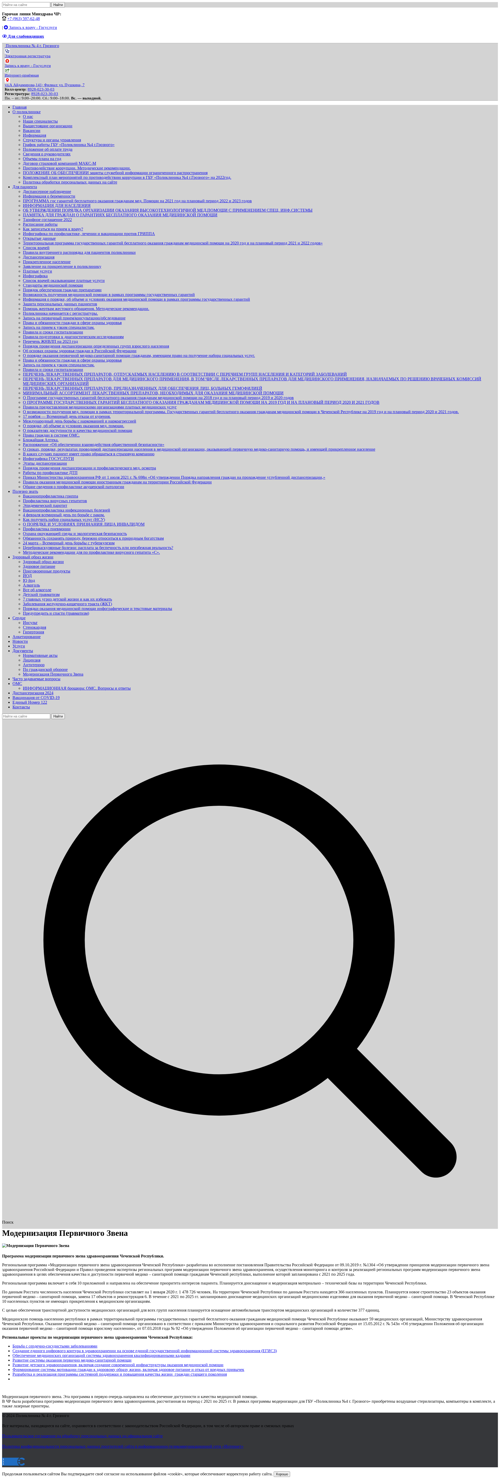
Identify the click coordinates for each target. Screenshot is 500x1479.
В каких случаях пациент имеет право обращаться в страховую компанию (88, 454)
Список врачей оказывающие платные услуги (64, 280)
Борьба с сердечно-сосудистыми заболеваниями (54, 1346)
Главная (19, 107)
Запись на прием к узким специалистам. (59, 327)
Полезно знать (25, 491)
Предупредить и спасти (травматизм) (56, 613)
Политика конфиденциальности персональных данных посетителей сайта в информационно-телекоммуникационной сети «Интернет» (122, 1446)
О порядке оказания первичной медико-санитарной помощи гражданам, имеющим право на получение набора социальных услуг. (139, 355)
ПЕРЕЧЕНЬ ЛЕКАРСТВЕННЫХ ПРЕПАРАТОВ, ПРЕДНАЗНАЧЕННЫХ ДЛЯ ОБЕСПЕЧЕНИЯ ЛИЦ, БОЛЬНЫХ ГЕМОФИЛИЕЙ (142, 388)
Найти (58, 5)
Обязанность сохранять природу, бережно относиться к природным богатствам (93, 538)
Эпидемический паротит (45, 505)
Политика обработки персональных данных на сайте (70, 182)
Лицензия (31, 660)
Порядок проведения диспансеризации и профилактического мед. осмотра (89, 468)
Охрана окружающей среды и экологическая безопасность (75, 533)
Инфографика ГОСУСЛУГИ (48, 458)
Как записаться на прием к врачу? (53, 229)
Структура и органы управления (52, 140)
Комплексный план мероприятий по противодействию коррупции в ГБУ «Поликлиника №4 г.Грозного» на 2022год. (127, 177)
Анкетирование (26, 636)
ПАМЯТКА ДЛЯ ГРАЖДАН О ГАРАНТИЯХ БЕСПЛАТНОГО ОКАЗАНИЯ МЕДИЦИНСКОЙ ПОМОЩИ (120, 215)
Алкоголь (31, 585)
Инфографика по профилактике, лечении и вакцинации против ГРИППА (89, 233)
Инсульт (30, 622)
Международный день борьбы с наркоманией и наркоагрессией (79, 421)
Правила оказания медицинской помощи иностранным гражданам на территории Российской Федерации (117, 482)
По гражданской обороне (45, 669)
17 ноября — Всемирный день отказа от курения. (67, 416)
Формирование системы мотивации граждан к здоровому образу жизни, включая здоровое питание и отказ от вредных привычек (128, 1369)
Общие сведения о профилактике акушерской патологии (73, 486)
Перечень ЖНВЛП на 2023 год (50, 341)
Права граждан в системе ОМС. (51, 435)
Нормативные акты (40, 655)
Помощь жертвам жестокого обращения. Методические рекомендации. (86, 308)
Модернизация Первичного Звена (53, 674)
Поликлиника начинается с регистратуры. (60, 313)
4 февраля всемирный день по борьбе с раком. (64, 515)
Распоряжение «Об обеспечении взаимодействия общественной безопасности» (93, 444)
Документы (22, 651)
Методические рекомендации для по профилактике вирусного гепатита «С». (91, 552)
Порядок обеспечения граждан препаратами (62, 290)
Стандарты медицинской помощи (53, 285)
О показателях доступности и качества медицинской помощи (77, 430)
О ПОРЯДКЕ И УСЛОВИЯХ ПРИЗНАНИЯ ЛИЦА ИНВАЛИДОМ (84, 524)
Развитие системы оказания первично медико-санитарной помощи (72, 1360)
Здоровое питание (39, 566)
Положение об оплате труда (47, 149)
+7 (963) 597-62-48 (23, 18)
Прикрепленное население (47, 262)
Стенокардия (34, 627)
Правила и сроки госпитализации (53, 332)
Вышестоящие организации (47, 126)
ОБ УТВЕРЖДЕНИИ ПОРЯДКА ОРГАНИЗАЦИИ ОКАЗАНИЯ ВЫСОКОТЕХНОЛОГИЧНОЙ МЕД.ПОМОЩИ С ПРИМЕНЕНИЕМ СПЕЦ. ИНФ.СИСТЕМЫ (167, 210)
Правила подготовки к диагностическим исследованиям (73, 337)
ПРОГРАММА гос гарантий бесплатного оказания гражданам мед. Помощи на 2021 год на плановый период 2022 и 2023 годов (137, 201)
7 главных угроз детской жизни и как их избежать (67, 599)
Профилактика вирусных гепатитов (55, 501)
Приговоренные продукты (46, 571)
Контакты (21, 707)
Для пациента (24, 187)
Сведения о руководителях (47, 154)
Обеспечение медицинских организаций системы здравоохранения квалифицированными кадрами (101, 1355)
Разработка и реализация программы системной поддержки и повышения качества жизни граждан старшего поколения (119, 1374)
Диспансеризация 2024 (32, 693)
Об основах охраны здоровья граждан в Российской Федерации (79, 351)
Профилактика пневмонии (47, 529)
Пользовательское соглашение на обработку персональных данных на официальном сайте (82, 1436)
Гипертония (33, 632)
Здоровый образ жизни (32, 557)
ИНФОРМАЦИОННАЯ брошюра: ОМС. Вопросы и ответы (77, 688)
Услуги (18, 646)
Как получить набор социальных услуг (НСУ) (64, 519)
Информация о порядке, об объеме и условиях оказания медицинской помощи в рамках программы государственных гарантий (136, 299)
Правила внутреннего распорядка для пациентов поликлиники (79, 252)
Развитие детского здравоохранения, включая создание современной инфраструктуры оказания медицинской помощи (117, 1365)
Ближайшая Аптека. (41, 440)
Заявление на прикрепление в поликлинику (62, 266)
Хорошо (282, 1474)
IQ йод (29, 580)
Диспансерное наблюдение (47, 191)
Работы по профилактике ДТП (50, 472)
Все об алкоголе (37, 590)
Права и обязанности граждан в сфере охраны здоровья (72, 322)
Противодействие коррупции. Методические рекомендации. (77, 168)
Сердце (19, 618)
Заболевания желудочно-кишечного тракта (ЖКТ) (67, 604)
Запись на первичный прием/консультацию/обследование (74, 318)
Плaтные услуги (37, 271)
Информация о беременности (49, 196)
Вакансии (31, 130)
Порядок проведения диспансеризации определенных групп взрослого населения (96, 346)
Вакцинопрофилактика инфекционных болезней (66, 510)
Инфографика (35, 276)
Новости (20, 641)
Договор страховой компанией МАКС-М (59, 163)
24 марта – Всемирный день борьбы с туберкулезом (69, 543)
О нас (28, 116)
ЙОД (27, 576)
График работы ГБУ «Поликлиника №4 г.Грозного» (69, 144)
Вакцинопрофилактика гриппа (50, 496)
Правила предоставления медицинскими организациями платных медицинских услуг (100, 407)
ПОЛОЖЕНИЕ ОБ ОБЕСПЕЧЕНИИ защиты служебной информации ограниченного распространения (115, 173)
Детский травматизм (41, 594)
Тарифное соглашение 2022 (47, 219)
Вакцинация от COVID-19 (36, 697)
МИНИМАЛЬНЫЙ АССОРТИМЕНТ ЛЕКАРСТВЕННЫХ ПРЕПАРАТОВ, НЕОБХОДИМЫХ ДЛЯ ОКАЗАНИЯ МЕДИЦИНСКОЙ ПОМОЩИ (153, 393)
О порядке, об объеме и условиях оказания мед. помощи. (73, 426)
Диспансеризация (38, 257)
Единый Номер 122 (29, 702)
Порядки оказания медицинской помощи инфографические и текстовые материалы (97, 608)
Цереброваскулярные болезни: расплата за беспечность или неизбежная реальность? (98, 547)
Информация (34, 135)
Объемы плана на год (42, 158)
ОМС (17, 683)
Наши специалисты (40, 121)
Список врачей (36, 248)
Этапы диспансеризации (45, 463)
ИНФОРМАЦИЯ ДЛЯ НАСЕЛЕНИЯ (57, 205)
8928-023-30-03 (41, 89)
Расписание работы (40, 224)
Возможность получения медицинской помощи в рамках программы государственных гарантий (109, 294)
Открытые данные (39, 238)
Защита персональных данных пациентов (60, 304)
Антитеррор (34, 665)
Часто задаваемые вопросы (36, 679)
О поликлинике (26, 112)
